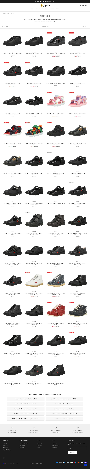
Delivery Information (24, 443)
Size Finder (5, 447)
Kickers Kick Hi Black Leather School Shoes (34, 234)
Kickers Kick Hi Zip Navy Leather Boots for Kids (56, 294)
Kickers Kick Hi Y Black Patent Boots (12, 354)
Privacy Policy (54, 447)
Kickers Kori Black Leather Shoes (56, 83)
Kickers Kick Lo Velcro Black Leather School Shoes (12, 264)
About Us (5, 443)
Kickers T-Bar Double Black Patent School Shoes (77, 84)
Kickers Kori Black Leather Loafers (34, 84)
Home (4, 13)
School (38, 9)
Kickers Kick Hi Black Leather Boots (56, 384)
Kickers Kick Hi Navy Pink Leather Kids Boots (77, 324)
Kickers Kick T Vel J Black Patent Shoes (34, 174)
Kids (32, 9)
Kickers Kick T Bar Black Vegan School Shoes (12, 204)
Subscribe (72, 452)
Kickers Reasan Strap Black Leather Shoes (12, 84)
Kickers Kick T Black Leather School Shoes (56, 354)
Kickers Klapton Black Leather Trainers (34, 54)
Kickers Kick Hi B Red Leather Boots (56, 324)
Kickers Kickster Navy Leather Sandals (12, 144)
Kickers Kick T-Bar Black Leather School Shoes (77, 144)
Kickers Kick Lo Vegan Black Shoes (34, 264)
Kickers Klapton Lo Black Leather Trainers (12, 54)
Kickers (12, 13)
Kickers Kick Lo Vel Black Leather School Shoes (77, 234)
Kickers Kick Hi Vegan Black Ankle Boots (77, 294)
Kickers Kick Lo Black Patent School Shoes (12, 294)
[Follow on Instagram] (3, 457)
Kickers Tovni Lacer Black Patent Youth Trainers (56, 54)
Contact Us (22, 447)
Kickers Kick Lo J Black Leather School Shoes (55, 264)
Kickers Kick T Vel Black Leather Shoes (12, 234)
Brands (52, 9)
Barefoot (44, 9)
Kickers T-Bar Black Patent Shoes (56, 203)
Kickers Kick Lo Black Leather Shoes (12, 384)
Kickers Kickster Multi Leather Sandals (34, 144)
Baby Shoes (40, 443)
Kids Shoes (40, 445)
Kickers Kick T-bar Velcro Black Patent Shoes (77, 204)
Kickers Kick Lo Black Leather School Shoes (77, 264)
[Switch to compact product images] (7, 26)
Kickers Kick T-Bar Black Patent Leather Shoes (55, 174)
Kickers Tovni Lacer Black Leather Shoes (77, 54)
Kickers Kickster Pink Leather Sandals (77, 114)
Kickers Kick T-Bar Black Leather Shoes (12, 174)
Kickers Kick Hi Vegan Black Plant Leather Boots (12, 324)
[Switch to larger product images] (2, 26)
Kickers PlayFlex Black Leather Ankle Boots (55, 144)
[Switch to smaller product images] (4, 26)
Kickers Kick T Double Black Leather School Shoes (12, 114)
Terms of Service (55, 445)
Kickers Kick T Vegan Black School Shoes (77, 174)
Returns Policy (22, 445)
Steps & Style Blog (6, 449)
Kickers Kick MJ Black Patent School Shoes (34, 114)
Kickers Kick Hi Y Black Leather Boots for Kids (34, 354)
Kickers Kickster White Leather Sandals (55, 114)
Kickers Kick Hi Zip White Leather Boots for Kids (34, 294)
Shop (8, 13)
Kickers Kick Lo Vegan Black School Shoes (77, 354)
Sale (58, 9)
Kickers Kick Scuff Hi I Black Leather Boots (56, 234)
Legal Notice (54, 443)
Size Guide (5, 445)
